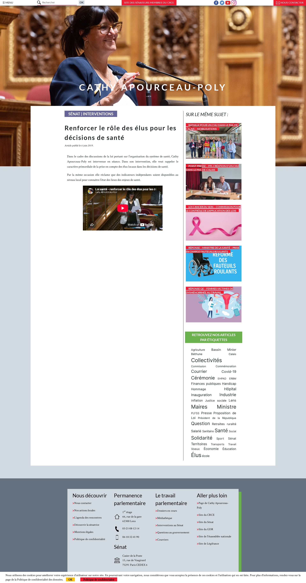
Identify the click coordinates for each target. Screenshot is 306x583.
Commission (198, 366)
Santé (221, 430)
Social (232, 431)
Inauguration (201, 395)
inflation (197, 400)
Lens (232, 400)
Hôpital (230, 389)
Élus (196, 455)
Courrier (199, 371)
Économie (211, 449)
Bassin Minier (223, 350)
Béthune (196, 354)
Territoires (199, 444)
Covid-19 (229, 371)
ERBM (232, 378)
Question (200, 423)
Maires (199, 406)
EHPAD (222, 378)
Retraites (218, 424)
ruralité (231, 424)
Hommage (198, 389)
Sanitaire (208, 431)
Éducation (229, 449)
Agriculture (198, 349)
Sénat (232, 438)
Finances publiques (206, 384)
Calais (232, 354)
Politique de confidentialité (98, 579)
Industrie (227, 394)
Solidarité (201, 438)
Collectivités (206, 360)
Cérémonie (203, 378)
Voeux (195, 449)
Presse (206, 413)
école (206, 456)
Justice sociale (215, 400)
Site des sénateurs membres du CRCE (149, 2)
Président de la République (217, 418)
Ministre (226, 407)
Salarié (196, 431)
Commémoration (226, 366)
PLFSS (195, 413)
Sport (220, 438)
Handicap (229, 384)
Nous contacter (291, 2)
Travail (232, 444)
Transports (217, 444)
